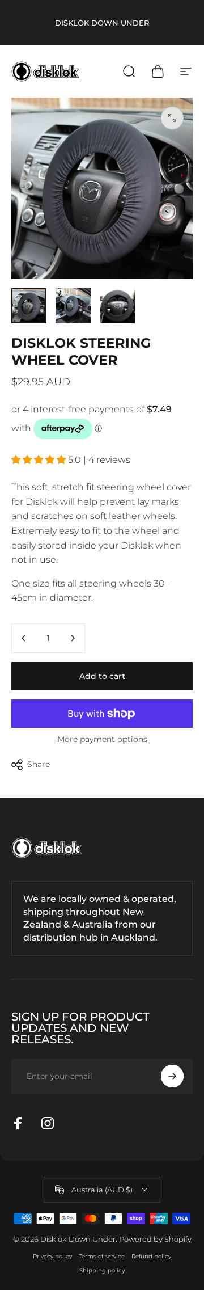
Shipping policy (102, 1270)
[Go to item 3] (117, 305)
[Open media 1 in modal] (172, 118)
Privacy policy (52, 1256)
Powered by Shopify (155, 1238)
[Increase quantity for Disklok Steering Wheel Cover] (72, 638)
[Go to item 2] (73, 305)
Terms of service (102, 1256)
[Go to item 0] (28, 305)
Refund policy (151, 1256)
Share (38, 764)
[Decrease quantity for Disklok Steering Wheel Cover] (24, 638)
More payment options (102, 739)
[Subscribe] (172, 1076)
